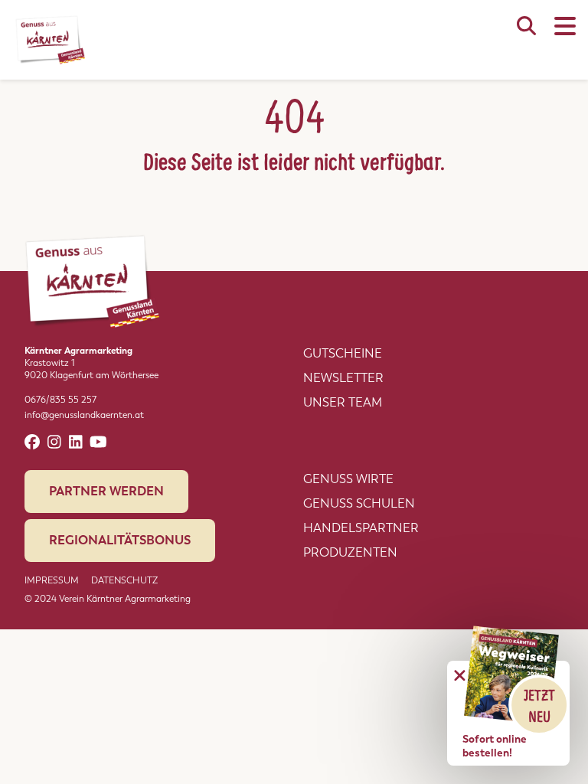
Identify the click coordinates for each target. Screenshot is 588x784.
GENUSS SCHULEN (359, 503)
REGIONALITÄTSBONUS (120, 540)
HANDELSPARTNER (361, 528)
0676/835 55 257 (60, 399)
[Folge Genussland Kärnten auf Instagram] (54, 442)
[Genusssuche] (526, 33)
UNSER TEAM (342, 402)
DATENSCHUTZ (124, 580)
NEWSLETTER (343, 378)
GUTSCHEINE (342, 353)
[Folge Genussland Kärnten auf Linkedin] (76, 442)
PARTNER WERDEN (106, 491)
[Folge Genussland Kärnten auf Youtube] (98, 442)
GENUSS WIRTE (348, 479)
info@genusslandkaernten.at (84, 415)
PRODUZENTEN (350, 552)
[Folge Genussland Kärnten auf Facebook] (32, 442)
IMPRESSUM (51, 580)
